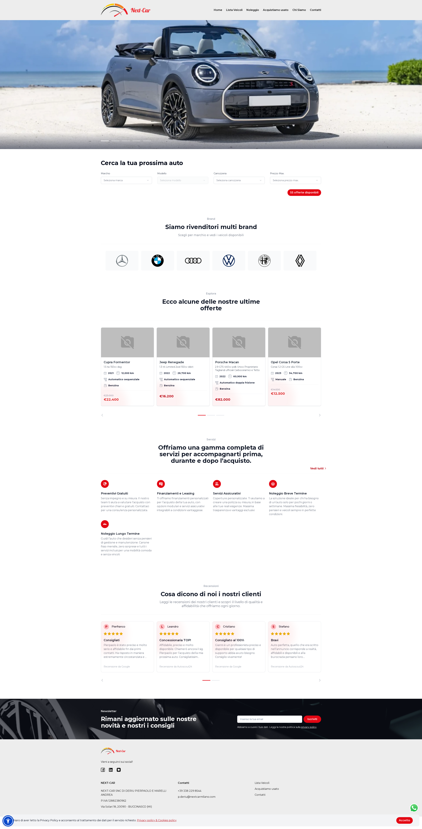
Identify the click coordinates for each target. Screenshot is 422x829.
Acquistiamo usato (275, 10)
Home (218, 10)
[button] (8, 821)
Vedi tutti (317, 468)
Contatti (315, 10)
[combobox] (126, 180)
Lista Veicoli (234, 10)
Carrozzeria (220, 173)
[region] (211, 371)
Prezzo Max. (277, 173)
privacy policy (308, 727)
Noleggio (252, 10)
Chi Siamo (299, 10)
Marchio (105, 173)
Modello (161, 173)
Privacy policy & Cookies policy (157, 820)
